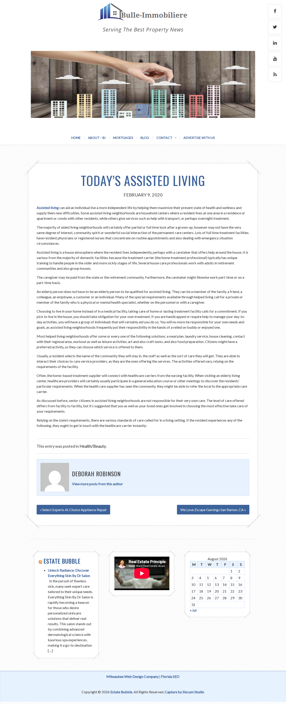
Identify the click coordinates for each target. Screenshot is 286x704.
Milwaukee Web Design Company (132, 676)
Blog (145, 138)
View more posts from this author (97, 484)
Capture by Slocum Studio (184, 692)
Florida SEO (170, 676)
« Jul (193, 610)
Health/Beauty (93, 446)
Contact (164, 138)
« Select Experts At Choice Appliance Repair (73, 510)
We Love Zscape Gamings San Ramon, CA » (213, 510)
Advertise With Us (199, 138)
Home (76, 138)
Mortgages (123, 138)
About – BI (97, 138)
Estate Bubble (62, 561)
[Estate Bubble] (143, 16)
